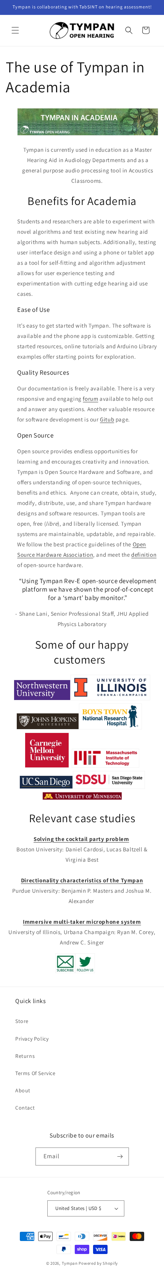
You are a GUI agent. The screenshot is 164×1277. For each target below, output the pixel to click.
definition (143, 554)
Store (22, 1021)
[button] (15, 30)
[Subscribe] (120, 1156)
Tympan (70, 1263)
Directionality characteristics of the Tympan (82, 880)
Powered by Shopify (98, 1263)
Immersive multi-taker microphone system (82, 921)
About (23, 1090)
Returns (25, 1055)
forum (90, 398)
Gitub (107, 419)
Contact (25, 1107)
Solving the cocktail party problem (81, 839)
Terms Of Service (35, 1073)
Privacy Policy (31, 1038)
